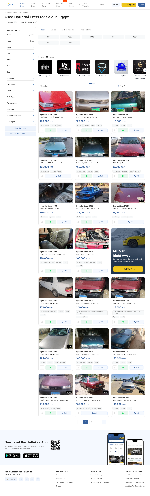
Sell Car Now (129, 269)
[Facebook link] (21, 479)
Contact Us (60, 479)
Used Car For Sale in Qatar (135, 482)
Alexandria (46, 125)
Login (142, 5)
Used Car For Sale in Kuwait (135, 475)
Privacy (59, 486)
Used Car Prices (20, 128)
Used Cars (22, 4)
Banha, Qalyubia (83, 262)
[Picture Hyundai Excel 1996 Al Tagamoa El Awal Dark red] (92, 287)
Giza (44, 362)
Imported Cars (46, 4)
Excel (59, 125)
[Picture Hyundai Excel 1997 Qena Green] (128, 338)
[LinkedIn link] (32, 479)
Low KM (99, 125)
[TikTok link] (27, 479)
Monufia (117, 171)
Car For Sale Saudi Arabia (99, 482)
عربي (117, 4)
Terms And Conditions (64, 482)
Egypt (11, 479)
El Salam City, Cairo (48, 262)
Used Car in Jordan (132, 479)
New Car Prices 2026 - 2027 (20, 134)
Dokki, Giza (82, 171)
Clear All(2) (32, 22)
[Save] (70, 94)
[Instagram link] (38, 479)
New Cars (33, 4)
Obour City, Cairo (84, 408)
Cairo (80, 125)
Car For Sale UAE (96, 479)
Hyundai (53, 125)
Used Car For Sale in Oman (135, 486)
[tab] (42, 30)
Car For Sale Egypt (97, 475)
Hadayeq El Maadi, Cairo (49, 311)
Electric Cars (61, 4)
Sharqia (81, 217)
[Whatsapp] (50, 130)
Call (65, 130)
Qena (116, 362)
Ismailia (45, 217)
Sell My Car (130, 5)
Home (58, 475)
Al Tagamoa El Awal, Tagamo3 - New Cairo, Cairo (91, 312)
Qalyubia (45, 408)
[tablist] (91, 30)
